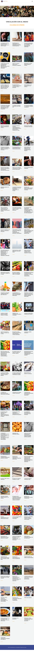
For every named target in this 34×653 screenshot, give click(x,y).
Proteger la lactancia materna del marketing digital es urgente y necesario (5, 148)
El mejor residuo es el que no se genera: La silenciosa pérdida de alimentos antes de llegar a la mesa (5, 86)
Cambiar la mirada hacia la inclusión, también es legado (4, 314)
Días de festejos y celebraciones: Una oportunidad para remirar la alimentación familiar (5, 209)
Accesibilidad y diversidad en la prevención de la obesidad (27, 413)
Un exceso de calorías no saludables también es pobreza (28, 106)
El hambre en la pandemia (15, 618)
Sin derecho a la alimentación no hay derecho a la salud (4, 537)
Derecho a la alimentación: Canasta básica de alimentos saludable (28, 188)
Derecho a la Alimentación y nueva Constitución (28, 497)
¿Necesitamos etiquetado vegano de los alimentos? (28, 537)
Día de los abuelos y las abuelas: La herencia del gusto (5, 230)
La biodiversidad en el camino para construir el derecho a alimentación (28, 577)
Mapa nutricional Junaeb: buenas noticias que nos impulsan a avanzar (28, 251)
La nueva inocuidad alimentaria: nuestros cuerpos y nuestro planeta (5, 374)
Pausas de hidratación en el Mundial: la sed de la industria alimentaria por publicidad (28, 45)
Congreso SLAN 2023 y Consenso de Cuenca (28, 314)
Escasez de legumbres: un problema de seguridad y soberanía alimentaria (5, 619)
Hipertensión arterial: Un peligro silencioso (28, 126)
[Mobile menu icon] (32, 1)
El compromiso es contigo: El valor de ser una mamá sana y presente (16, 86)
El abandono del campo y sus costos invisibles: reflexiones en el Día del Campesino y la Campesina (5, 107)
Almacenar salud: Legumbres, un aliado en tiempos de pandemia (28, 619)
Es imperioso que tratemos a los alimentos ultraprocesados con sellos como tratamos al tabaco (5, 414)
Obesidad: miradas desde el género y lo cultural (5, 497)
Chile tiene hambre (28, 597)
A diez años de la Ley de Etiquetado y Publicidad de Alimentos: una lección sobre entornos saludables (5, 65)
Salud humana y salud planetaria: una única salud (16, 251)
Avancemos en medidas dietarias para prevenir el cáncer (5, 457)
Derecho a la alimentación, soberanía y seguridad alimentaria (16, 457)
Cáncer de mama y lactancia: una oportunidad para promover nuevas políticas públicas (27, 435)
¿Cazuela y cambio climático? (27, 332)
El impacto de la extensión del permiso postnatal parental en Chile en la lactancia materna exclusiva (16, 498)
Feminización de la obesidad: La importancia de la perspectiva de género (16, 413)
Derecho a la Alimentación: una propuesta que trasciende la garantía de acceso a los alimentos (16, 578)
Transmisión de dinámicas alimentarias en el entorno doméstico (28, 393)
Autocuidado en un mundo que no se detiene (28, 85)
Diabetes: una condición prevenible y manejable (16, 314)
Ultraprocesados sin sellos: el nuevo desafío (28, 557)
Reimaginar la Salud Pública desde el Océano (28, 64)
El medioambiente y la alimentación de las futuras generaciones (16, 148)
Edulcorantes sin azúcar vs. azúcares (28, 373)
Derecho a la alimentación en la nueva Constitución (16, 557)
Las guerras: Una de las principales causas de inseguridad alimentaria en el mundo (16, 189)
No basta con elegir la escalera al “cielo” (16, 479)
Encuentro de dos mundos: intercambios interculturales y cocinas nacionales (16, 333)
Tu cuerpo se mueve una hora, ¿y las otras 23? (16, 106)
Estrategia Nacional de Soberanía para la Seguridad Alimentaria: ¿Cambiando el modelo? (28, 353)
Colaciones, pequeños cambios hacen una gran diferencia (5, 293)
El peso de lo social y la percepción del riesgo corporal (5, 577)
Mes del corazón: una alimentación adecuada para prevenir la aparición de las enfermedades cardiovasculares (5, 353)
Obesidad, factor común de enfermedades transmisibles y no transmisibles (4, 599)
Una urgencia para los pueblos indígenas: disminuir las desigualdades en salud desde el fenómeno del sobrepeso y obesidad (5, 253)
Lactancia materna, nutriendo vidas (28, 479)
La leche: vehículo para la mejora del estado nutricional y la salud (16, 373)
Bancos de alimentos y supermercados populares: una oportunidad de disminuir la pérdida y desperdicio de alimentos (28, 459)
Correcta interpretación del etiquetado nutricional (17, 517)
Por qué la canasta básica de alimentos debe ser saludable (16, 273)
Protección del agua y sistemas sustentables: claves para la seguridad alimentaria (5, 169)
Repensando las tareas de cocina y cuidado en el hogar (5, 273)
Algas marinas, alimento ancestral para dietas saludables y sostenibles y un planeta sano (28, 231)
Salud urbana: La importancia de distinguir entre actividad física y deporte (27, 149)
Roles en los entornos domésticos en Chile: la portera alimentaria (16, 168)
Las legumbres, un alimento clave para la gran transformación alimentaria (16, 294)
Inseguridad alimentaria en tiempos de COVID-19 (5, 638)
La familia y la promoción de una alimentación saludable (5, 393)
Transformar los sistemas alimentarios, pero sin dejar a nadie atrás (5, 558)
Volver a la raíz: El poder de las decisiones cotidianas (16, 64)
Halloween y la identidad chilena (15, 434)
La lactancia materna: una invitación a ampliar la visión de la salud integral (5, 44)
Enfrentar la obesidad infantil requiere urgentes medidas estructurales (28, 518)
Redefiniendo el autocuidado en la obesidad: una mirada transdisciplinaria (16, 44)
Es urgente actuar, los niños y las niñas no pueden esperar (16, 352)
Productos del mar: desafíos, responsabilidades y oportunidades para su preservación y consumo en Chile (16, 128)
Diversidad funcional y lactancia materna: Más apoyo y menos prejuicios (16, 209)
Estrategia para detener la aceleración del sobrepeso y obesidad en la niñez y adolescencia (28, 274)
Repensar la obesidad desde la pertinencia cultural (5, 126)
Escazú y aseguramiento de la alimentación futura (5, 517)
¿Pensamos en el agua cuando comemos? (16, 393)
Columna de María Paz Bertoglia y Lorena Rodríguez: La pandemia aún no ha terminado (16, 538)
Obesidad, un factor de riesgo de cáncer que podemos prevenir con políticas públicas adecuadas (28, 294)
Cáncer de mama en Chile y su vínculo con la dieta (5, 332)
